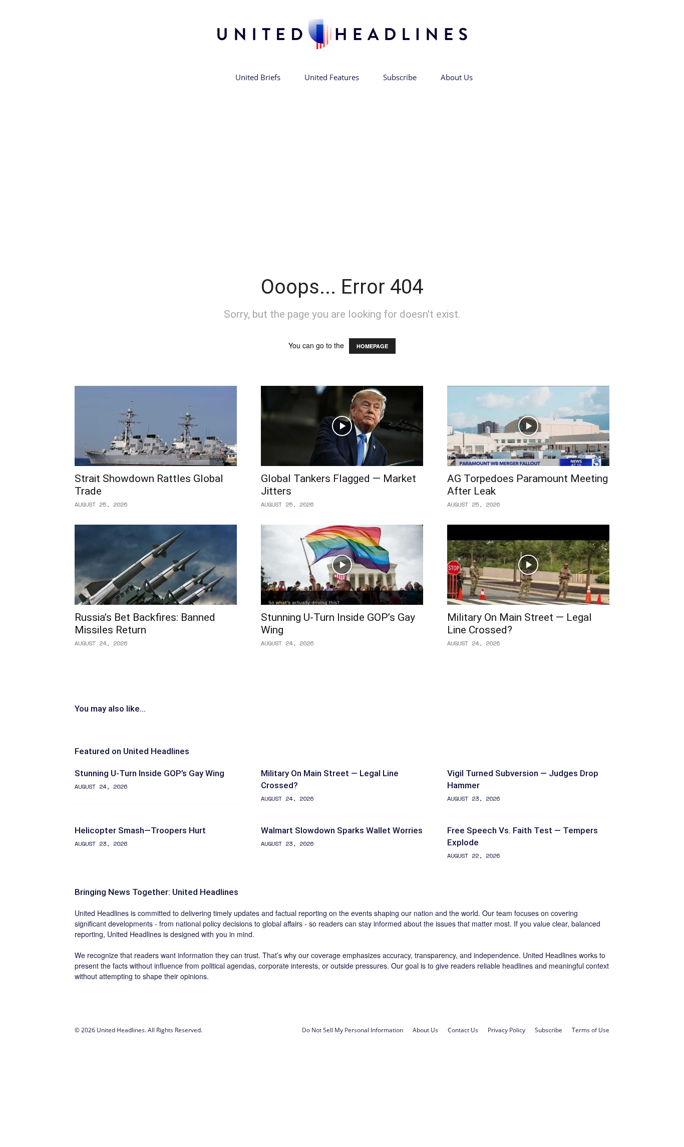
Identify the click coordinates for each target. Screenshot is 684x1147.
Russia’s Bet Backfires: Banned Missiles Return (145, 623)
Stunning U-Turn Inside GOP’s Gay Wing (149, 773)
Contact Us (463, 1030)
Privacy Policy (506, 1030)
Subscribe (400, 77)
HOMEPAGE (372, 346)
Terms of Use (590, 1030)
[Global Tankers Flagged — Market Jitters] (342, 426)
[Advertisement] (342, 164)
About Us (457, 77)
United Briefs (257, 77)
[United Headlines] (342, 34)
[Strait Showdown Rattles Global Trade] (156, 426)
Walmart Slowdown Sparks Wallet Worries (342, 830)
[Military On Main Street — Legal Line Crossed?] (528, 565)
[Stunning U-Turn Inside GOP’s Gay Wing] (342, 565)
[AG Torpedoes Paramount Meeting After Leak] (528, 426)
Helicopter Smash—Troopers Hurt (140, 830)
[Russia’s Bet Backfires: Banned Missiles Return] (156, 565)
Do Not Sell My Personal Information (352, 1030)
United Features (331, 77)
